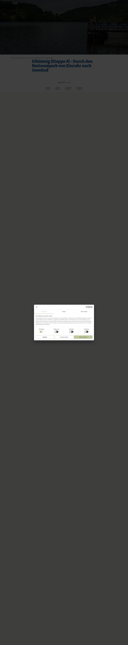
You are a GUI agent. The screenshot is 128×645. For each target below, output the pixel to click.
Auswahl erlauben (64, 337)
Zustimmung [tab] (44, 311)
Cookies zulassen (83, 337)
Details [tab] (64, 311)
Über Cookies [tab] (84, 311)
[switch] (56, 332)
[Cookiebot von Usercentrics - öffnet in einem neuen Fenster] (87, 307)
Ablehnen (45, 337)
